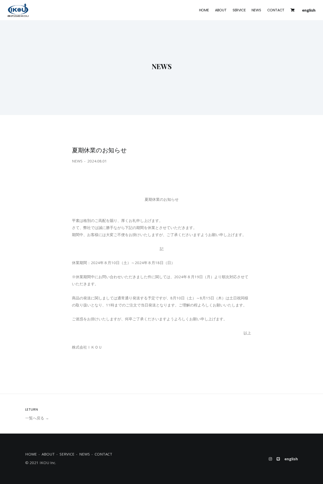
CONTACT (276, 10)
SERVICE (239, 10)
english (308, 10)
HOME (204, 10)
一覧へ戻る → (37, 417)
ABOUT (221, 10)
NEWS (256, 10)
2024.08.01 (97, 160)
